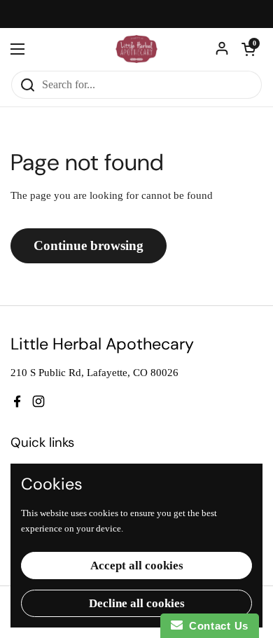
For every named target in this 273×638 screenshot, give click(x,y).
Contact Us (215, 626)
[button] (248, 49)
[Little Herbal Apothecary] (137, 49)
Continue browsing (89, 245)
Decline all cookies (137, 603)
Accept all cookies (136, 565)
